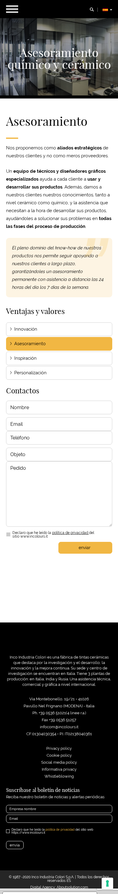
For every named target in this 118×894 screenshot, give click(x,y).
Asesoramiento (30, 343)
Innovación (25, 329)
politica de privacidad (59, 829)
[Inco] (59, 643)
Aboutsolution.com (72, 887)
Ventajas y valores (35, 311)
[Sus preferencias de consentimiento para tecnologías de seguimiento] (107, 883)
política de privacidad (70, 533)
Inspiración (25, 358)
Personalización (30, 372)
